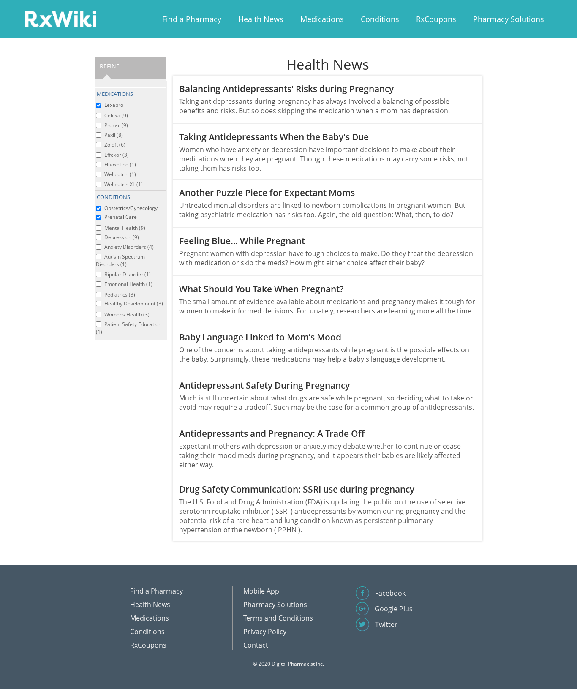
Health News (260, 19)
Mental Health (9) (124, 227)
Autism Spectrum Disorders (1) (120, 260)
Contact (255, 645)
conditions (113, 197)
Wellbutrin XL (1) (123, 184)
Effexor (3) (116, 154)
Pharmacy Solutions (508, 19)
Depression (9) (121, 237)
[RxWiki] (60, 18)
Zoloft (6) (114, 144)
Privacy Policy (264, 631)
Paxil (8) (113, 135)
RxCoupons (436, 19)
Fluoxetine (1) (120, 164)
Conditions (380, 19)
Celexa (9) (116, 115)
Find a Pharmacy (191, 19)
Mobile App (261, 591)
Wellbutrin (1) (120, 174)
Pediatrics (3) (119, 294)
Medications (322, 19)
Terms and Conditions (278, 618)
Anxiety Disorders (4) (129, 247)
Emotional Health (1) (128, 284)
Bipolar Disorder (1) (127, 274)
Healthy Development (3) (133, 303)
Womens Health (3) (127, 314)
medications (115, 94)
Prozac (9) (116, 125)
